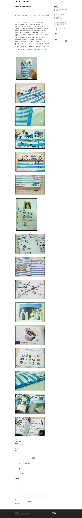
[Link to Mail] (65, 1)
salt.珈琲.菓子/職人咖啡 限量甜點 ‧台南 (60, 13)
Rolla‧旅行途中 (21, 9)
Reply (19, 475)
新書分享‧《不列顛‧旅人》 (19, 444)
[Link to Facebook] (62, 1)
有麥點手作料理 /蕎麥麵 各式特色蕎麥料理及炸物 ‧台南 (60, 25)
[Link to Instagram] (66, 1)
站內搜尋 (53, 1)
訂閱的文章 (49, 1)
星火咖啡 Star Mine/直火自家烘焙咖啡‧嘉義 (59, 29)
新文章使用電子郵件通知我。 (29, 501)
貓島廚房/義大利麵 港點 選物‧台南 (59, 27)
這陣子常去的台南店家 (58, 1)
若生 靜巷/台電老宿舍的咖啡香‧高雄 (60, 22)
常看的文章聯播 (54, 513)
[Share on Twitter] (16, 450)
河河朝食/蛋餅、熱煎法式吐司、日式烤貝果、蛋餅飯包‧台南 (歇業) (60, 18)
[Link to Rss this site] (63, 1)
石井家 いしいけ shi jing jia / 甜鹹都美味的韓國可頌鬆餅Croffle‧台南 (60, 21)
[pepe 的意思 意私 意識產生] (22, 2)
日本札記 (46, 1)
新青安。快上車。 (57, 7)
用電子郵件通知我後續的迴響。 (29, 499)
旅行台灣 (42, 1)
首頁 (39, 1)
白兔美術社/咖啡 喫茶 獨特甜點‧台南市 (60, 15)
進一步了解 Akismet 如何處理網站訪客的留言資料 (37, 506)
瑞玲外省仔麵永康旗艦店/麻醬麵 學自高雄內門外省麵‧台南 (60, 10)
